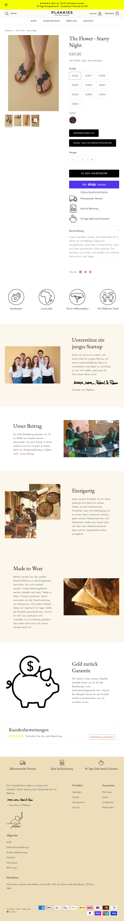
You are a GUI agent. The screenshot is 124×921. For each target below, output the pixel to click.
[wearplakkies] (62, 13)
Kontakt (88, 20)
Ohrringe (107, 792)
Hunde (75, 807)
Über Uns (71, 20)
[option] (33, 73)
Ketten (105, 797)
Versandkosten (94, 60)
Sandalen (77, 792)
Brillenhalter (108, 807)
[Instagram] (6, 5)
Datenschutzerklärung (17, 847)
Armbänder (108, 802)
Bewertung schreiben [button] (102, 737)
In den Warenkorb (94, 173)
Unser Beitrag (51, 20)
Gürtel (75, 797)
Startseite (8, 30)
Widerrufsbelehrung (16, 852)
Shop (34, 20)
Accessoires (78, 802)
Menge (73, 152)
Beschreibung (76, 231)
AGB (8, 842)
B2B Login (11, 867)
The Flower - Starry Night (26, 30)
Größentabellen (83, 133)
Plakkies (12, 909)
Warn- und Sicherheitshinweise (92, 142)
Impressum (12, 862)
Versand (10, 857)
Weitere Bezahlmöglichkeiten (94, 192)
